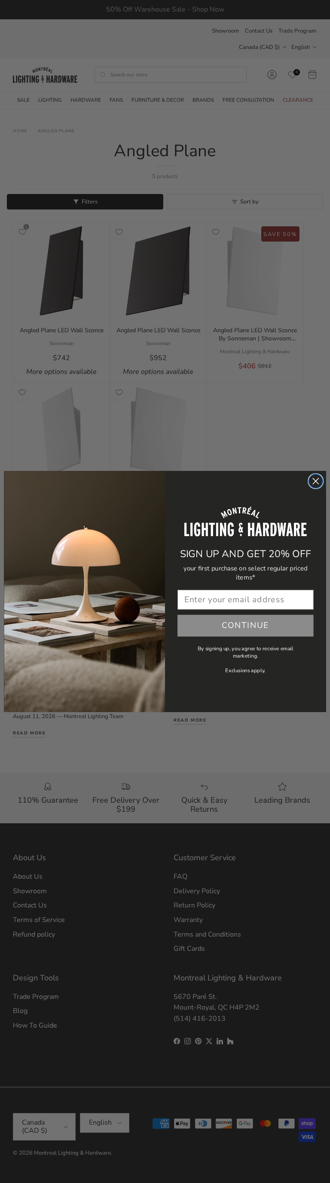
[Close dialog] (316, 481)
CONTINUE (245, 625)
